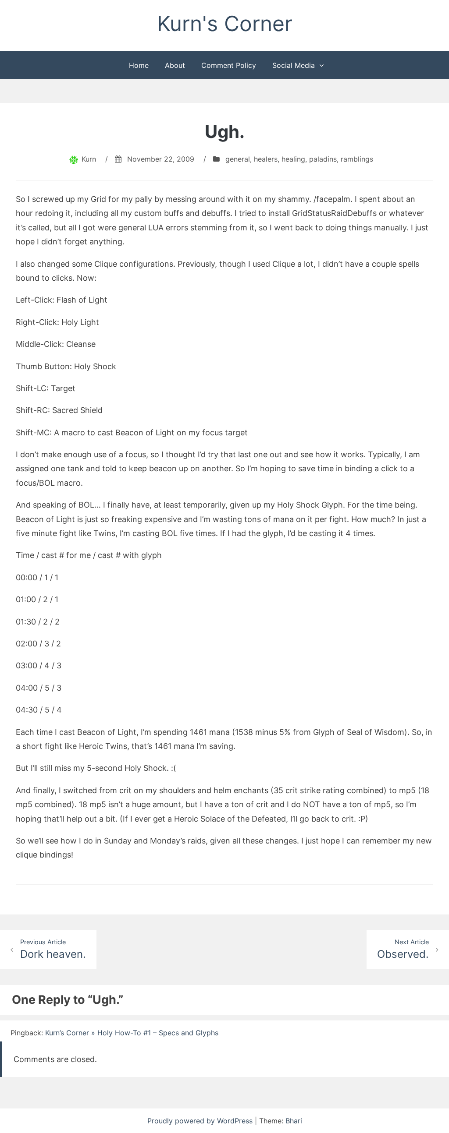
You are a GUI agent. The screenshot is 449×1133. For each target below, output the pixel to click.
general (237, 159)
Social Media (293, 65)
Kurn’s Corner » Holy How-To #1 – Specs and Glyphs (131, 1032)
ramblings (357, 159)
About (175, 65)
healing (293, 159)
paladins (323, 159)
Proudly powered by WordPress (201, 1120)
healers (266, 159)
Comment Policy (228, 65)
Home (139, 65)
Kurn (89, 159)
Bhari (293, 1120)
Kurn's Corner (224, 23)
